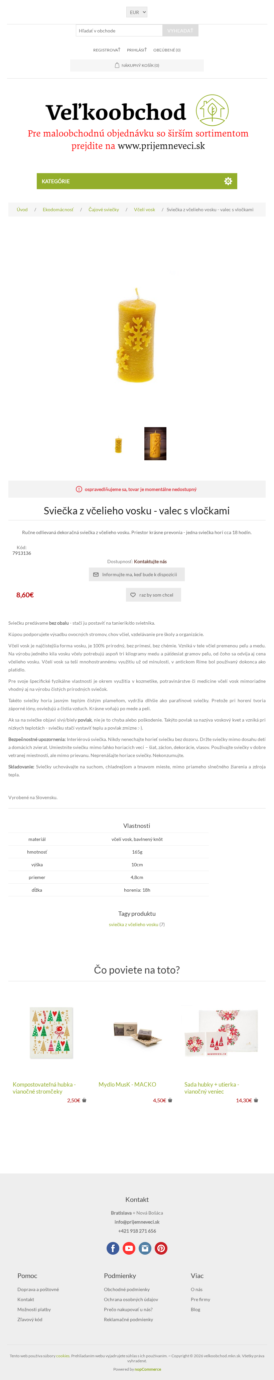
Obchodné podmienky (127, 1289)
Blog (195, 1309)
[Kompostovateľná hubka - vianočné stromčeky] (51, 1033)
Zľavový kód (29, 1319)
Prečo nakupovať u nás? (128, 1309)
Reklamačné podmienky (128, 1319)
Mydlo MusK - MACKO (127, 1084)
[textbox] (119, 30)
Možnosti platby (34, 1309)
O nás (196, 1289)
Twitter (145, 1248)
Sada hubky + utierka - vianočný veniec (211, 1088)
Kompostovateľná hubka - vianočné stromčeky (44, 1088)
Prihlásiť (137, 49)
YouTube (129, 1248)
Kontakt (25, 1299)
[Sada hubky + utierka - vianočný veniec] (222, 1033)
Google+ (161, 1248)
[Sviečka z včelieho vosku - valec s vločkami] (118, 444)
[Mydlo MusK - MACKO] (136, 1033)
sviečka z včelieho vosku (133, 924)
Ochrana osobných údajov (131, 1299)
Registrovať (106, 49)
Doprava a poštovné (38, 1289)
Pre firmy (200, 1299)
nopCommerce (148, 1369)
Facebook (113, 1248)
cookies (63, 1355)
